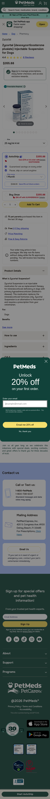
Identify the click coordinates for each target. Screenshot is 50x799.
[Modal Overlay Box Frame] (25, 399)
